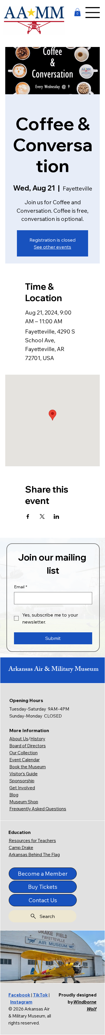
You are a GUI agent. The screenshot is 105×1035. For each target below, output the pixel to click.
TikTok (40, 995)
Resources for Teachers (32, 840)
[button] (77, 12)
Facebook (19, 995)
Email (20, 586)
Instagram (21, 1002)
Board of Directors (27, 745)
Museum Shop (23, 801)
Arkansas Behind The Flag (34, 854)
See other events (52, 247)
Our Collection (23, 752)
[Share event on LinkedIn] (56, 516)
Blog (13, 794)
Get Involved (22, 787)
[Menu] (92, 12)
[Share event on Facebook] (28, 516)
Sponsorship (21, 780)
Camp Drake (21, 847)
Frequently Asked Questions (37, 808)
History (37, 738)
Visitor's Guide (23, 773)
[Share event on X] (42, 516)
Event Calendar (24, 759)
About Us (18, 738)
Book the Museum (27, 766)
